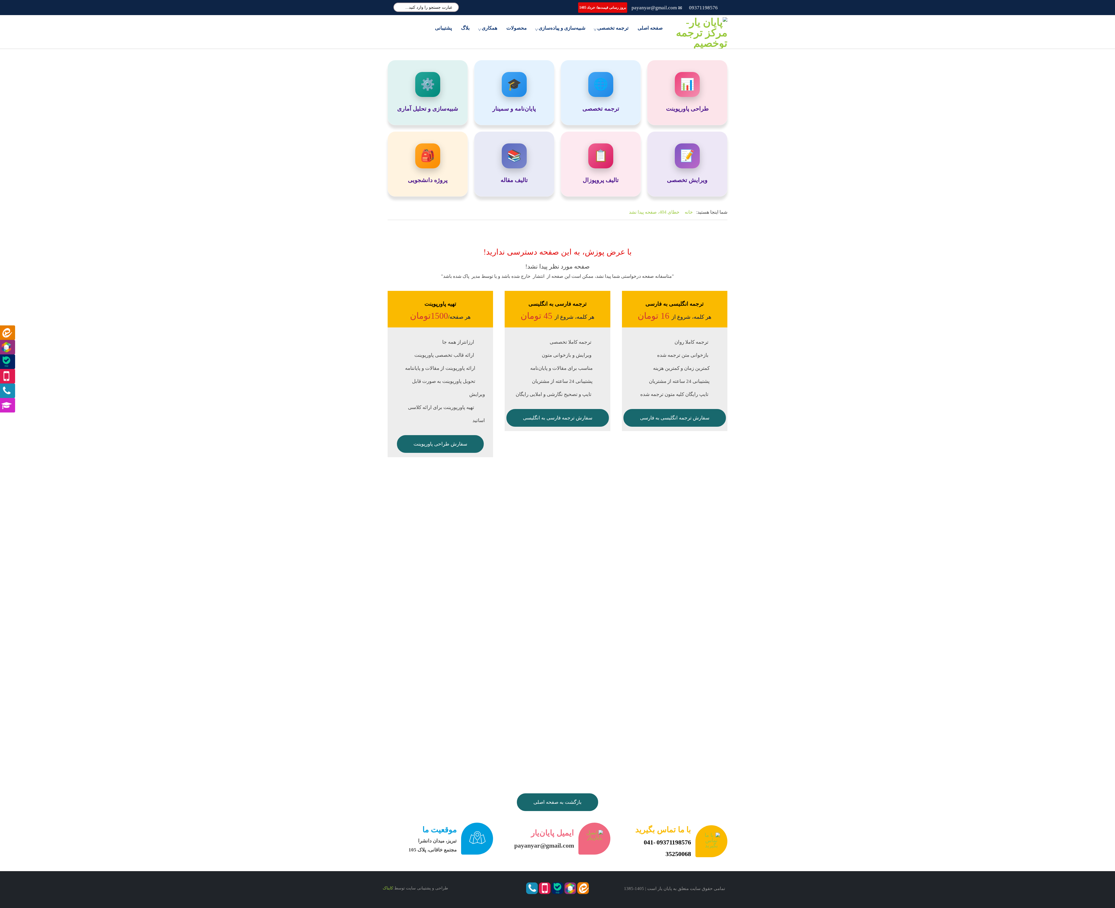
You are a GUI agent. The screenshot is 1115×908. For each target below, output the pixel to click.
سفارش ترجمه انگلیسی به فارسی (674, 418)
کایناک (388, 888)
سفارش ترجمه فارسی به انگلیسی (557, 418)
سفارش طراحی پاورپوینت (440, 444)
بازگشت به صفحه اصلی (557, 802)
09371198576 (703, 7)
